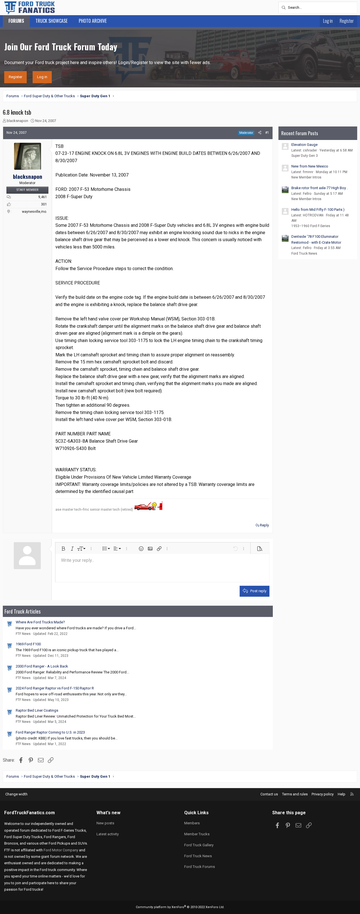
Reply (264, 525)
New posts (105, 823)
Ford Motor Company (61, 850)
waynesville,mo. (34, 212)
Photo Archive (93, 20)
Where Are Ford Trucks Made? (40, 622)
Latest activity (107, 834)
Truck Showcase (51, 20)
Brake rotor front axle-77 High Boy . (319, 188)
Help (341, 794)
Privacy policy (323, 794)
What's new (108, 812)
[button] (63, 548)
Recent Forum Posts (299, 133)
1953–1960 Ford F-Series (310, 226)
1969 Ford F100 (28, 644)
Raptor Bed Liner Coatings (37, 710)
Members (192, 823)
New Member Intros (306, 177)
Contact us (269, 794)
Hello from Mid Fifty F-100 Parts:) (318, 209)
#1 (267, 133)
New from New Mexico (309, 166)
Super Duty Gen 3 (304, 156)
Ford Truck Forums (199, 867)
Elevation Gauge (304, 144)
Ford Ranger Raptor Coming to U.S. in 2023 (50, 732)
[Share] (259, 132)
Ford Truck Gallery (198, 845)
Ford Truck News (304, 253)
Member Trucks (197, 834)
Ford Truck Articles (22, 611)
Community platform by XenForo (180, 907)
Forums (16, 20)
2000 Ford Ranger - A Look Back (42, 666)
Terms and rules (295, 794)
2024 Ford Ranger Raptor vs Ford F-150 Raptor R (55, 688)
